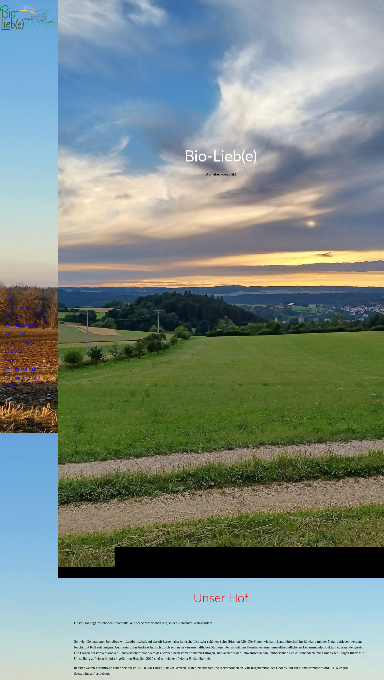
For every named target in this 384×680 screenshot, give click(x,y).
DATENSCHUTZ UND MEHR (22, 381)
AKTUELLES (15, 334)
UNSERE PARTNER (20, 369)
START (10, 299)
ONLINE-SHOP (17, 308)
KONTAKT (14, 352)
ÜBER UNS (14, 317)
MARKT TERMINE (20, 343)
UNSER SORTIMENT (21, 325)
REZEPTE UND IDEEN (23, 361)
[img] (221, 289)
